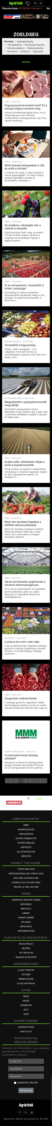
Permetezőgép (26, 979)
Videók (26, 1001)
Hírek (26, 825)
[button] (27, 3)
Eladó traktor (26, 970)
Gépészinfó (26, 926)
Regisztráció (26, 944)
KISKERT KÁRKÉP (26, 917)
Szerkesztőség (26, 1027)
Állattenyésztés (35, 48)
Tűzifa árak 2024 (26, 869)
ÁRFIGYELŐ (26, 908)
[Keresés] (41, 3)
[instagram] (25, 1112)
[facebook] (20, 1112)
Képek (26, 996)
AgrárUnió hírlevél (27, 1082)
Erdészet (25, 51)
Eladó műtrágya (26, 983)
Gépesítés (38, 51)
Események (26, 1005)
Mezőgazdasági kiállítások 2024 (26, 873)
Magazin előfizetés (26, 957)
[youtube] (32, 1112)
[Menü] (35, 3)
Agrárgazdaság (25, 41)
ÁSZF (26, 1009)
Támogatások (14, 44)
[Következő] (45, 780)
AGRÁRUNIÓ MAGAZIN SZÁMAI (26, 900)
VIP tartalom (26, 953)
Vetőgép (26, 974)
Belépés (26, 948)
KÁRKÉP (26, 913)
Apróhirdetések (26, 931)
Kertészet (12, 51)
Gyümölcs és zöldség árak (26, 882)
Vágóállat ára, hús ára (26, 887)
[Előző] (7, 780)
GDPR (26, 1014)
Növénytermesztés (34, 44)
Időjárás (26, 922)
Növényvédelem (15, 48)
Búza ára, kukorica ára (26, 878)
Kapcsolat (26, 1031)
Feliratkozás (26, 1090)
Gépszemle (26, 904)
